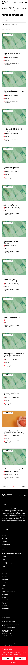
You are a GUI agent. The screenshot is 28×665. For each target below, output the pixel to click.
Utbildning (4, 8)
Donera (6, 529)
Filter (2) (5, 20)
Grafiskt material (6, 594)
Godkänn (20, 658)
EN (19, 495)
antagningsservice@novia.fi (9, 635)
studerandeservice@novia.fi (9, 627)
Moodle (4, 559)
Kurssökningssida (21, 8)
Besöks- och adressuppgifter (9, 643)
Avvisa (7, 658)
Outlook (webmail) (7, 563)
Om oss (4, 547)
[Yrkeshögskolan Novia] (6, 2)
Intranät (4, 556)
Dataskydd (4, 605)
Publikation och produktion (9, 591)
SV (15, 2)
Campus (4, 585)
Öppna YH (4, 583)
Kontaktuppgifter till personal (9, 646)
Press (3, 588)
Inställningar (14, 662)
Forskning (4, 541)
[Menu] (25, 2)
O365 (3, 566)
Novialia (4, 597)
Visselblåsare (5, 608)
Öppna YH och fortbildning (12, 9)
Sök (22, 2)
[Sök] (3, 24)
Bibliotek (4, 550)
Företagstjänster (6, 544)
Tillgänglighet (5, 603)
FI (22, 495)
